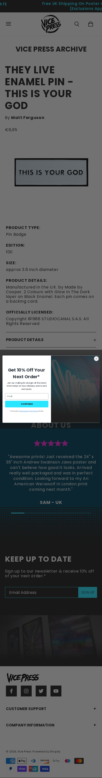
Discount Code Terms (24, 411)
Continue (27, 403)
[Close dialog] (96, 358)
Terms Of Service (34, 411)
